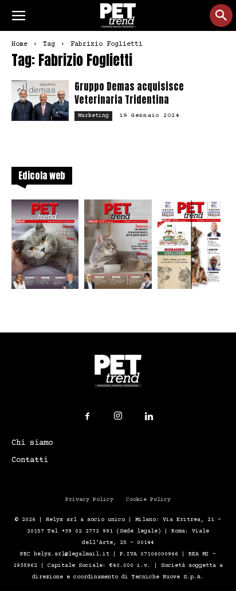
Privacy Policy (89, 499)
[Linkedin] (148, 416)
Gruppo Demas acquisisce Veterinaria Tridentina (129, 93)
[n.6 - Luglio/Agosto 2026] (44, 247)
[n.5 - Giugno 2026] (117, 247)
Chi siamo (32, 443)
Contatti (29, 460)
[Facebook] (87, 416)
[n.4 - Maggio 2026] (191, 247)
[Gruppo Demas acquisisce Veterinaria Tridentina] (40, 100)
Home (19, 44)
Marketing (93, 115)
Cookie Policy (148, 499)
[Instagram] (118, 416)
